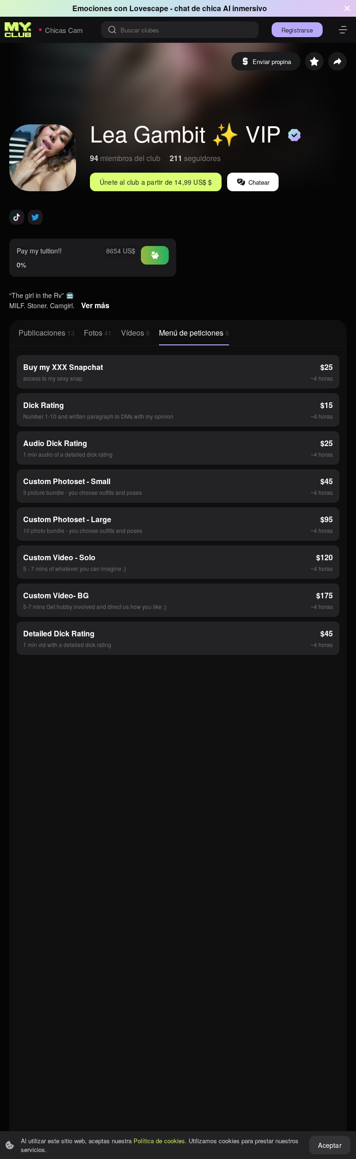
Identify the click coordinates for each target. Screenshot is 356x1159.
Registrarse (297, 30)
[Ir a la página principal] (18, 29)
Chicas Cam (64, 30)
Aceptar (329, 1145)
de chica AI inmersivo (229, 8)
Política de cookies (159, 1140)
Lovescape (148, 8)
